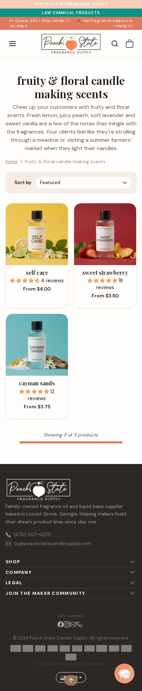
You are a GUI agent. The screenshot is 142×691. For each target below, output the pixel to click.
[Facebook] (61, 624)
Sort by (22, 182)
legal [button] (14, 583)
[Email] (73, 624)
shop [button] (13, 562)
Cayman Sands (37, 383)
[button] (19, 43)
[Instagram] (67, 624)
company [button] (19, 572)
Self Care (37, 272)
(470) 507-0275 (32, 534)
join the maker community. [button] (46, 593)
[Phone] (79, 624)
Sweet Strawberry (105, 272)
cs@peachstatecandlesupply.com (52, 543)
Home (12, 162)
